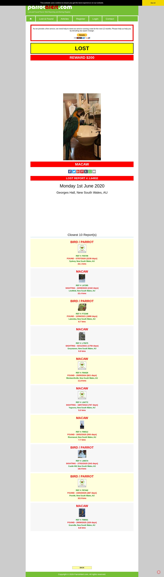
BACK (82, 568)
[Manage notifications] (159, 572)
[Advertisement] (110, 7)
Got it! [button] (153, 3)
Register (80, 19)
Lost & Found (46, 19)
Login (95, 19)
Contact (110, 19)
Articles (65, 19)
